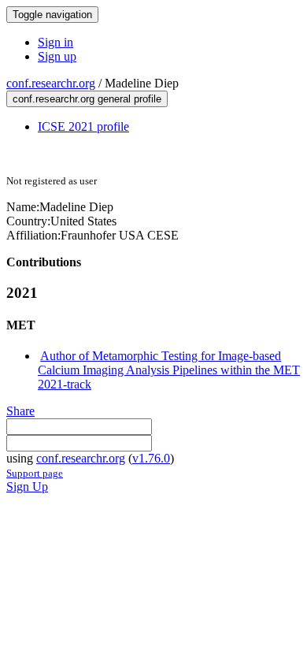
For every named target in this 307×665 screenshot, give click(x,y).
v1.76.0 (151, 458)
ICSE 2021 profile (83, 126)
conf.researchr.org (50, 83)
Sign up (57, 56)
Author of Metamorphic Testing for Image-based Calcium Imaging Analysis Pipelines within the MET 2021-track (169, 370)
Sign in (55, 42)
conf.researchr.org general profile (87, 99)
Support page (34, 473)
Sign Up (27, 486)
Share (20, 411)
